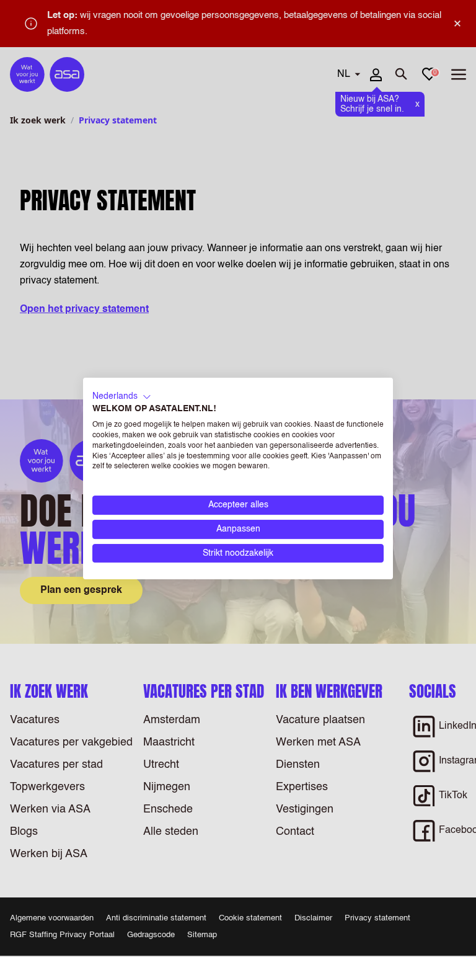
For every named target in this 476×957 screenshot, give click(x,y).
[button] (121, 396)
